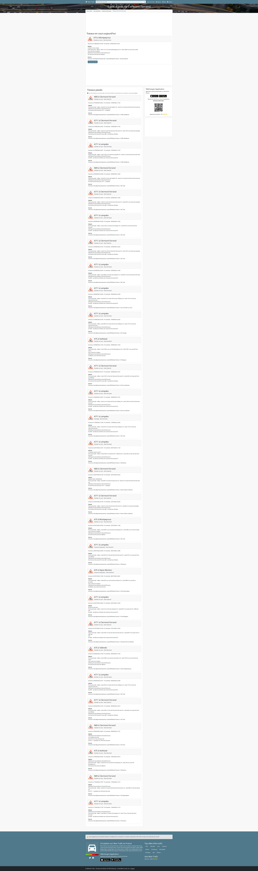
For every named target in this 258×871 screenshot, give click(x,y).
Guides (170, 2)
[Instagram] (93, 858)
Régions (159, 2)
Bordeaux (147, 852)
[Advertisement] (129, 22)
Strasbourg (154, 849)
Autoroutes (152, 2)
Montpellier (162, 849)
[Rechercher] (144, 2)
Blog (164, 2)
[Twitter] (90, 858)
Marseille (152, 846)
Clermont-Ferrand (106, 11)
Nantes (147, 849)
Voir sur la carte (93, 62)
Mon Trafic (89, 11)
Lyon (158, 846)
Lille (154, 852)
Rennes (159, 852)
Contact (132, 868)
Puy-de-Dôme (97, 11)
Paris (146, 846)
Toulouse (164, 846)
